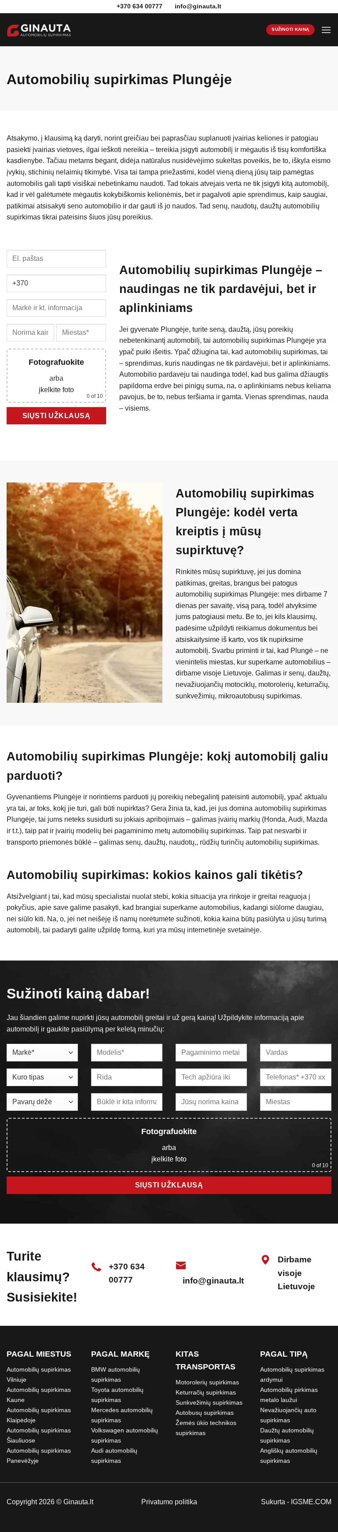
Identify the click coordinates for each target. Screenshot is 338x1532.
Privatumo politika (169, 1502)
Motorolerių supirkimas (207, 1382)
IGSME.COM (311, 1502)
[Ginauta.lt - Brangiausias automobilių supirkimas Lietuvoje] (39, 29)
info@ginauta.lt (198, 6)
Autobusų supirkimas (205, 1412)
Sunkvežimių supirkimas (209, 1402)
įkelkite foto (56, 389)
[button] (326, 30)
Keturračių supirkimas (206, 1392)
